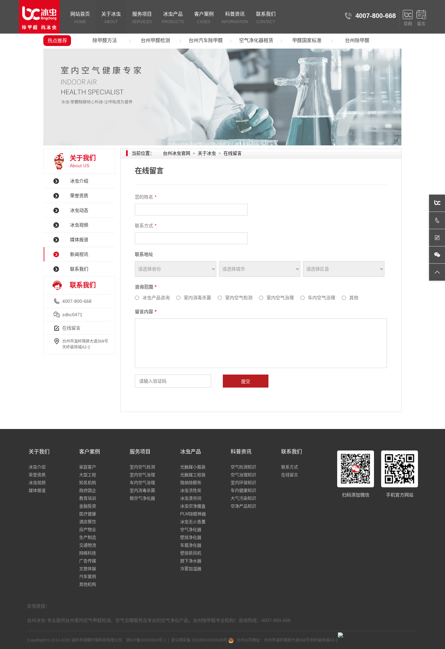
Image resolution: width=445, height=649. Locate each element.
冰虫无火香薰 (193, 521)
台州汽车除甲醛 (206, 40)
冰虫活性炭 (190, 490)
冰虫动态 (79, 210)
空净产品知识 (243, 506)
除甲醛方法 (105, 40)
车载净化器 (190, 545)
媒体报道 (79, 239)
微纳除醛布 (190, 482)
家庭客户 (87, 467)
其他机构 (87, 584)
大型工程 (87, 474)
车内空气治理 (142, 482)
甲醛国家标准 (307, 40)
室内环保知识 (243, 482)
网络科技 (87, 553)
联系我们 (266, 17)
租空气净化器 (142, 498)
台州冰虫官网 (176, 153)
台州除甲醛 (357, 40)
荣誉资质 (79, 195)
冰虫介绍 (79, 181)
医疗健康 (87, 513)
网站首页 (80, 17)
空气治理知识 (243, 474)
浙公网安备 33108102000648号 (199, 640)
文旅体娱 (87, 568)
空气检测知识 (243, 467)
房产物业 (87, 529)
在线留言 (71, 328)
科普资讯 (235, 17)
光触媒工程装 (193, 474)
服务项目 (142, 17)
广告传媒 (87, 560)
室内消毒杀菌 (142, 490)
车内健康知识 (243, 490)
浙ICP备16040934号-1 (146, 640)
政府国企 (87, 490)
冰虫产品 (173, 17)
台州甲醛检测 (155, 40)
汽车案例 (87, 576)
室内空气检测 (142, 467)
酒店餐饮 (87, 521)
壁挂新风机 (190, 553)
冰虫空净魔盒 (193, 506)
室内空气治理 (142, 474)
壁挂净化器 (190, 537)
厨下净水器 (190, 560)
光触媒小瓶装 (193, 467)
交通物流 (87, 545)
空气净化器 (190, 529)
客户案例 (204, 17)
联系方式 (289, 467)
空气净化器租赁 (256, 40)
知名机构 (87, 482)
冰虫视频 (79, 225)
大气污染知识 (243, 498)
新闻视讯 (79, 254)
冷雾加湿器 (190, 568)
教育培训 (87, 498)
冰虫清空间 (190, 498)
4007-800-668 (77, 301)
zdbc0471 (72, 314)
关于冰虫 (111, 17)
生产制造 (87, 537)
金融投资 (87, 506)
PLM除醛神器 (193, 513)
